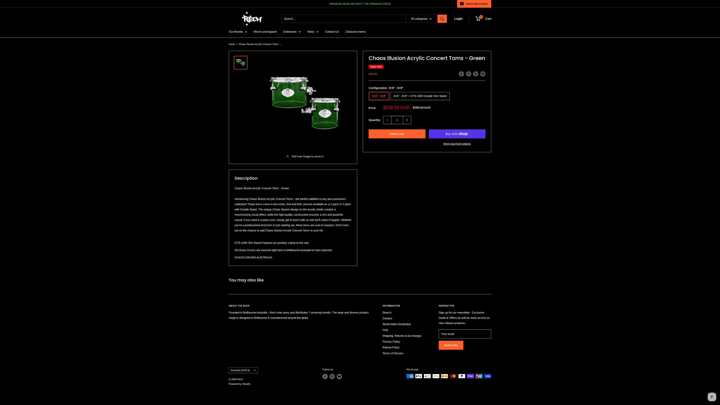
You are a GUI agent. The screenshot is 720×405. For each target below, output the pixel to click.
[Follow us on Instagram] (332, 376)
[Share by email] (482, 73)
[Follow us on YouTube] (339, 376)
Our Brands (236, 31)
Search (386, 312)
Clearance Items (356, 31)
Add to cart (397, 133)
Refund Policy (391, 347)
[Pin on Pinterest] (468, 73)
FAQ (385, 330)
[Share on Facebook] (461, 73)
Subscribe (451, 345)
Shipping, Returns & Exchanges (402, 335)
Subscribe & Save (477, 3)
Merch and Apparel (265, 31)
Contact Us (332, 31)
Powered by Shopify (239, 383)
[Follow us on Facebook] (325, 376)
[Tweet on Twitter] (475, 73)
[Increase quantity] (407, 120)
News (310, 31)
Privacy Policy (391, 341)
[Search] (442, 19)
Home (232, 44)
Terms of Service (392, 353)
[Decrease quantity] (387, 120)
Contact (387, 318)
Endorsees (290, 31)
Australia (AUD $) (240, 370)
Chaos (373, 74)
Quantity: (375, 120)
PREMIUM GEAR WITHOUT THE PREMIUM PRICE (360, 3)
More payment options (457, 143)
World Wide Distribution (396, 324)
